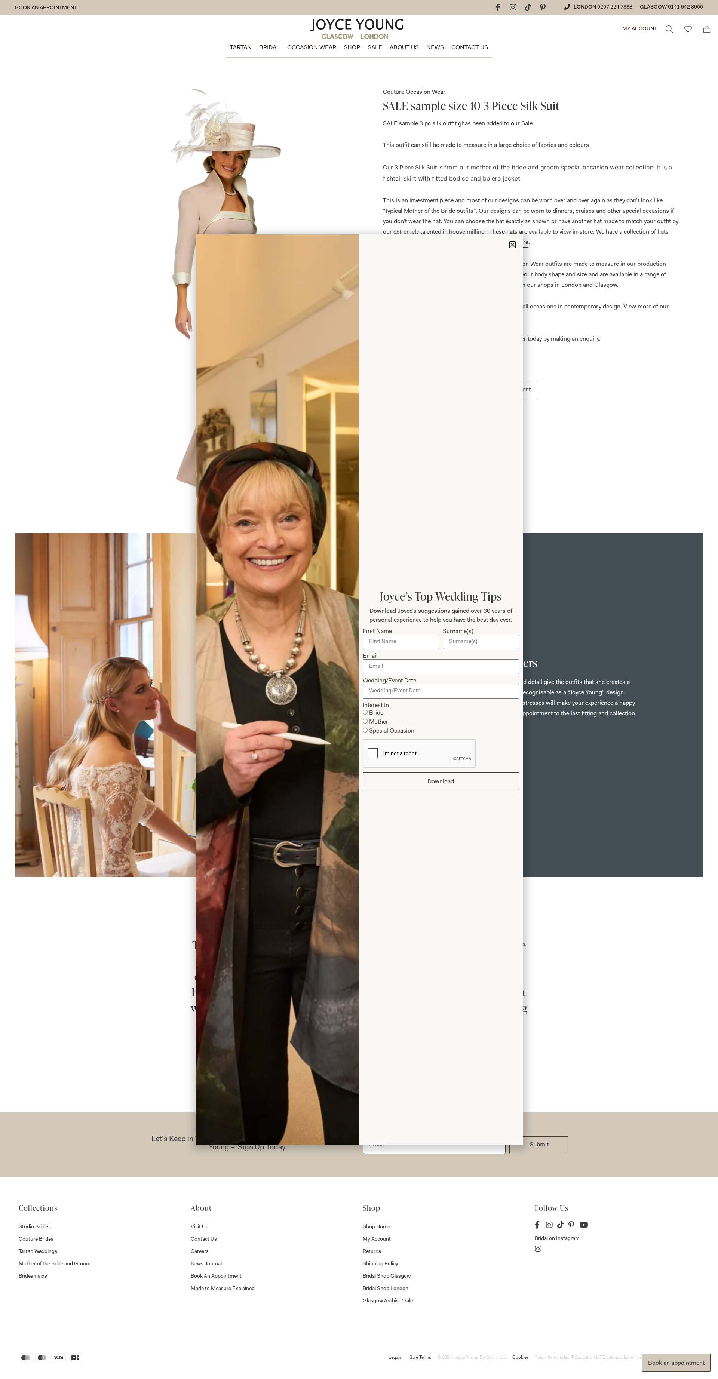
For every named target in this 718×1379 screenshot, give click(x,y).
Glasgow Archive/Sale (388, 1301)
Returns (372, 1251)
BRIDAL (269, 48)
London (571, 285)
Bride (376, 713)
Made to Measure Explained (223, 1289)
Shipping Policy (380, 1264)
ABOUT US (404, 48)
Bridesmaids (33, 1276)
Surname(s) (458, 632)
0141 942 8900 (685, 7)
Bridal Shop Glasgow (387, 1276)
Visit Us (199, 1227)
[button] (512, 245)
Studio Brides (34, 1227)
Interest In (376, 706)
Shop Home (376, 1227)
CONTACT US (469, 48)
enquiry (589, 339)
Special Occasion (391, 731)
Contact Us (204, 1239)
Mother (378, 722)
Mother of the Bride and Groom (54, 1264)
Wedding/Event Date (389, 681)
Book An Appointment (216, 1276)
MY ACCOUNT (639, 29)
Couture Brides (36, 1239)
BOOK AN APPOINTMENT (46, 8)
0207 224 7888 (614, 7)
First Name (377, 632)
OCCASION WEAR (311, 48)
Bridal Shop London (385, 1289)
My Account (377, 1239)
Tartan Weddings (38, 1251)
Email (370, 656)
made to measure (596, 264)
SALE (375, 48)
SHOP (352, 48)
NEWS (435, 48)
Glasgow (605, 285)
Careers (200, 1251)
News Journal (206, 1264)
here (522, 243)
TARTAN (241, 48)
